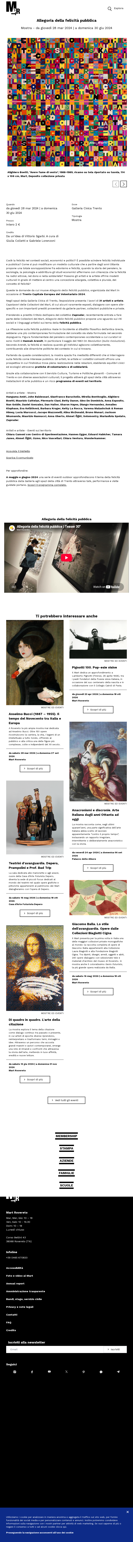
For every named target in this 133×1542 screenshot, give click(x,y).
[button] (109, 8)
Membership (66, 1136)
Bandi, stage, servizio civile (24, 1299)
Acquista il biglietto (18, 451)
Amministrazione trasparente (25, 1291)
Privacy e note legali (19, 1306)
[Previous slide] (116, 184)
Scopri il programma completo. (47, 484)
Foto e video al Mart (19, 1275)
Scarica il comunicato (19, 457)
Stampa (66, 1148)
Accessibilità (14, 1267)
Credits (11, 1330)
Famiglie (66, 1173)
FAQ (8, 1322)
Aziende (66, 1161)
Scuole (66, 1185)
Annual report (15, 1283)
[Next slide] (123, 184)
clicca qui (61, 1526)
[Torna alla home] (13, 8)
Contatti (11, 1314)
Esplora (118, 8)
